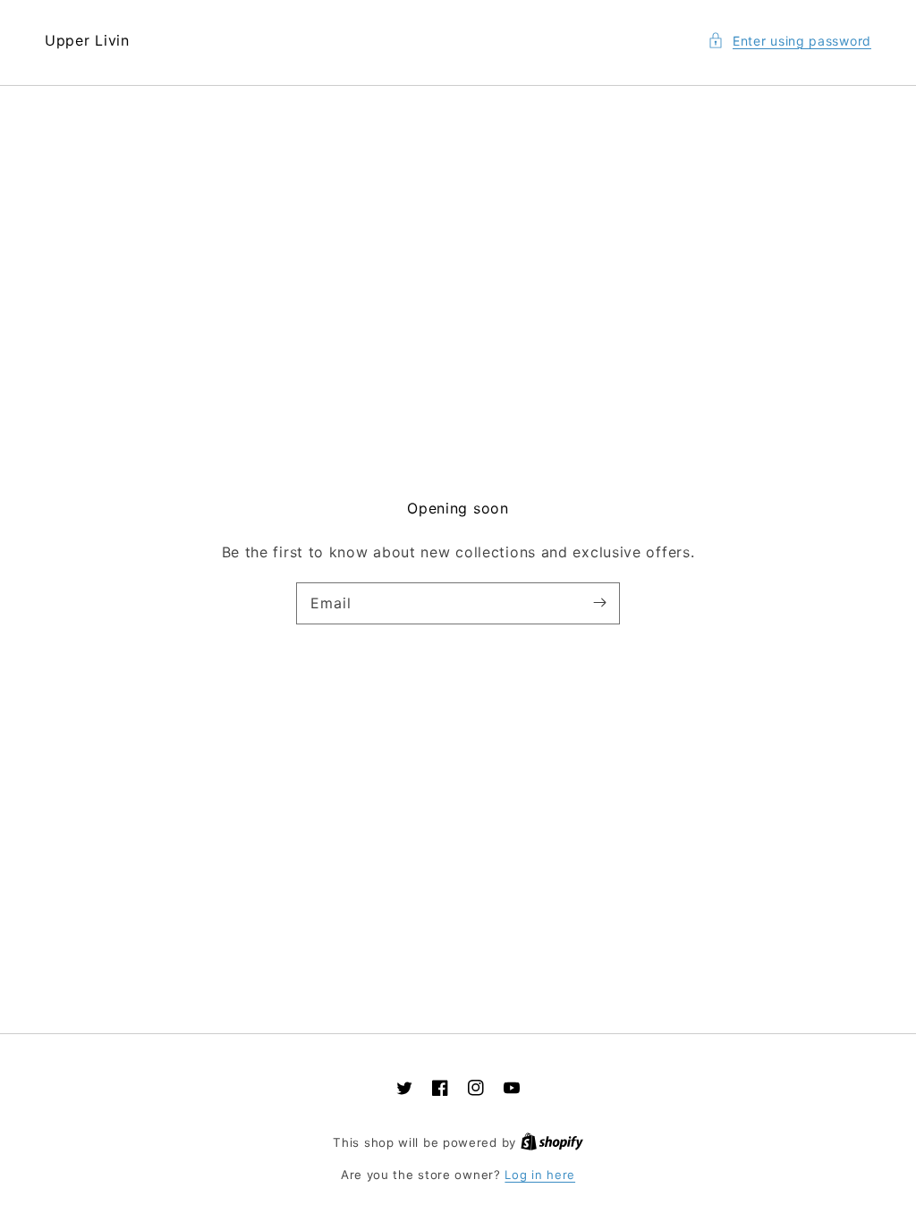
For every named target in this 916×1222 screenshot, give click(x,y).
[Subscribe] (599, 603)
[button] (789, 41)
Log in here (540, 1174)
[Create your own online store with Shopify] (552, 1142)
